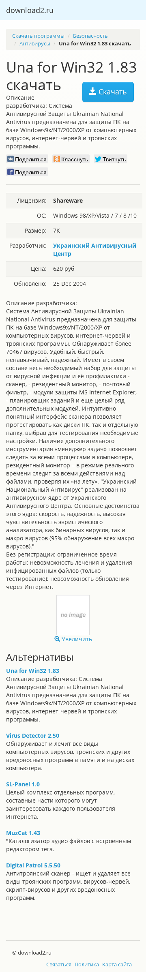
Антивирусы (34, 43)
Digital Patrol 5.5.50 (33, 865)
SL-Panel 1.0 (23, 784)
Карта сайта (117, 964)
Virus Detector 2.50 (32, 735)
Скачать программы (38, 35)
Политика (87, 964)
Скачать (112, 91)
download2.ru (30, 10)
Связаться (58, 964)
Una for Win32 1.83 (32, 670)
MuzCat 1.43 (23, 833)
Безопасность (90, 35)
